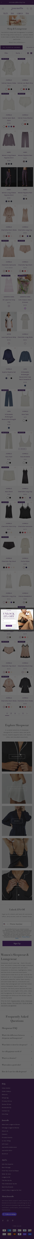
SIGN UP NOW (9, 625)
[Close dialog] (32, 610)
